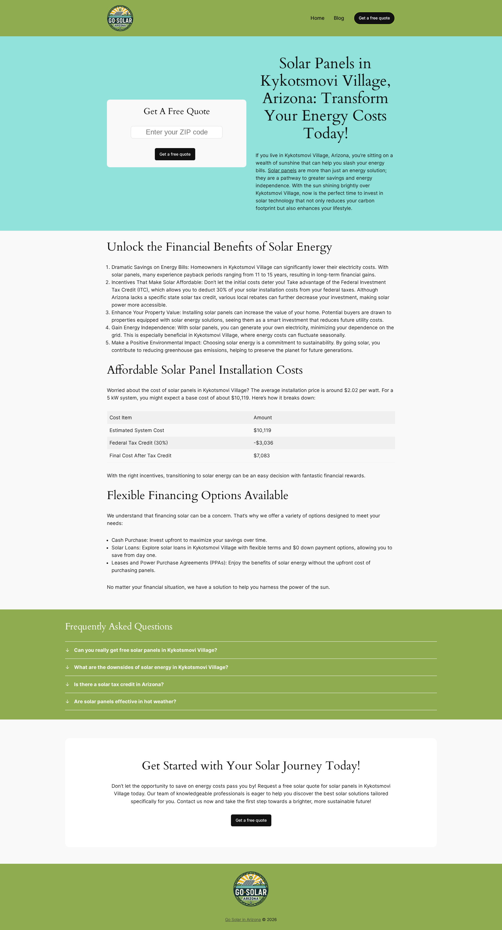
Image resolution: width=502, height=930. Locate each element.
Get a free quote (374, 17)
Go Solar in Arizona (243, 919)
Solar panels (282, 170)
